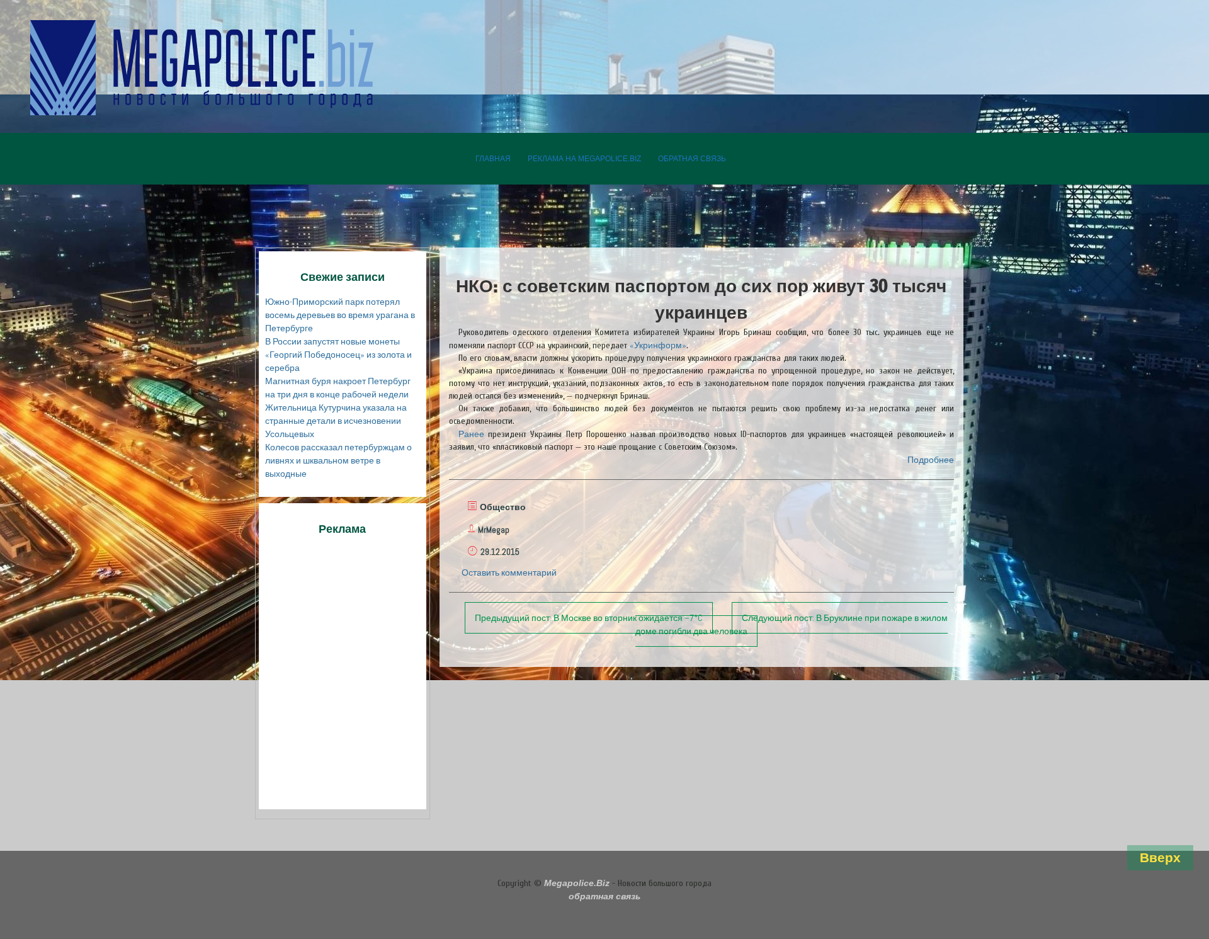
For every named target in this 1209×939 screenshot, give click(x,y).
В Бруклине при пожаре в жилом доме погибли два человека (791, 624)
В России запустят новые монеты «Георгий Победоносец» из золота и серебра (338, 354)
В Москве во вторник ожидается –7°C (589, 617)
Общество (503, 507)
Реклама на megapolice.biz (584, 158)
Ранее (471, 434)
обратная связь (692, 158)
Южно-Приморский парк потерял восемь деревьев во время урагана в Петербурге (340, 315)
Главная (493, 158)
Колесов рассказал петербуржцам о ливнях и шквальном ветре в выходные (338, 460)
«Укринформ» (658, 345)
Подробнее (930, 459)
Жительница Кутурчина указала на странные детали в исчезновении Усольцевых (336, 421)
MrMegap (493, 529)
